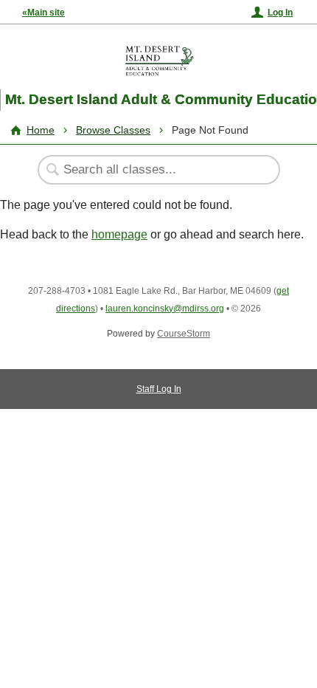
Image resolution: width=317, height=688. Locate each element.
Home (41, 130)
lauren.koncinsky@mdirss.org (164, 308)
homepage (119, 234)
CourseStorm (183, 333)
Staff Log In (158, 389)
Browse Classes (113, 130)
